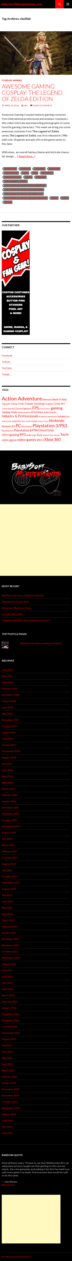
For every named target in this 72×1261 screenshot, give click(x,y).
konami (61, 416)
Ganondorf (11, 173)
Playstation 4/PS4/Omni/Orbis (34, 430)
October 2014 (9, 857)
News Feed (43, 421)
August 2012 (9, 963)
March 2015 (8, 845)
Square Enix (48, 435)
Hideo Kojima (24, 412)
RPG (23, 435)
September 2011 (11, 1032)
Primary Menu (68, 4)
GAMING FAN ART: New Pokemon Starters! (26, 620)
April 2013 (7, 913)
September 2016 (11, 751)
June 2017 (7, 738)
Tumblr (5, 374)
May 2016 (7, 776)
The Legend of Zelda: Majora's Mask (24, 189)
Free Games (44, 409)
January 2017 (9, 744)
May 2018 (7, 713)
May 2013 (7, 907)
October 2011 (9, 1026)
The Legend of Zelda (16, 181)
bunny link (10, 169)
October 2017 (9, 726)
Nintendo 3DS (8, 426)
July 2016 (7, 763)
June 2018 (7, 707)
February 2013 (9, 926)
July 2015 (7, 838)
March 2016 (8, 788)
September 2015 (11, 826)
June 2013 (7, 901)
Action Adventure (22, 398)
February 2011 (9, 1076)
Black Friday (59, 399)
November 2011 (10, 1020)
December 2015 (10, 807)
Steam (57, 435)
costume (39, 169)
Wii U (40, 439)
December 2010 (10, 1089)
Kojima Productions (48, 416)
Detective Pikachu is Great (16, 607)
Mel (26, 105)
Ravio (28, 177)
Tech (64, 434)
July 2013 (7, 895)
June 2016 (7, 769)
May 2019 (7, 676)
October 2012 (9, 951)
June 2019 (7, 669)
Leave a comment (42, 105)
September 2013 (11, 882)
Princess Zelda (12, 177)
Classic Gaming (34, 403)
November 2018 (10, 694)
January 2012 (9, 1007)
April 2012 (7, 989)
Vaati (54, 198)
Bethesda (47, 399)
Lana (25, 173)
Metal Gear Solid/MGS (11, 421)
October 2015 (9, 820)
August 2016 (9, 757)
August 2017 (9, 732)
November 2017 (10, 719)
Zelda (8, 202)
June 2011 (7, 1051)
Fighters (27, 408)
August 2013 (9, 888)
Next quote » (9, 1184)
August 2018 (9, 701)
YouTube (7, 367)
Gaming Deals (9, 412)
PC (18, 425)
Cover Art (59, 403)
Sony (39, 434)
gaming (56, 408)
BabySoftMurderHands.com (22, 4)
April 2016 (7, 782)
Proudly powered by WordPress (16, 1256)
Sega (34, 435)
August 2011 (9, 1039)
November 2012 (10, 945)
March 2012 (8, 995)
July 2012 (7, 970)
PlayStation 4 (7, 430)
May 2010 (7, 1126)
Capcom (6, 403)
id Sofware (37, 412)
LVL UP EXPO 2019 (12, 614)
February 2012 (9, 1001)
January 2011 (9, 1082)
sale (29, 434)
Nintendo (47, 173)
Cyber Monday (8, 409)
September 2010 (11, 1107)
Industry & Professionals (20, 416)
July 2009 (7, 1132)
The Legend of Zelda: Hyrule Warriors (25, 185)
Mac (68, 416)
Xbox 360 (52, 439)
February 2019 (9, 688)
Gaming (17, 80)
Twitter (6, 361)
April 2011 (7, 1064)
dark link (54, 169)
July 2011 (7, 1045)
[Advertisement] (36, 540)
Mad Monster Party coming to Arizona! (23, 595)
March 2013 (8, 920)
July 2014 (7, 870)
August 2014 (9, 863)
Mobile (34, 421)
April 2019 (7, 682)
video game (9, 439)
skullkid (40, 177)
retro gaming (10, 435)
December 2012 (10, 938)
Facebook (7, 355)
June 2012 (7, 976)
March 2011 (8, 1070)
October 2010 (9, 1101)
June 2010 (7, 1120)
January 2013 (9, 932)
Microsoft (26, 421)
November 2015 (10, 813)
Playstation (26, 426)
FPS (35, 408)
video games (26, 440)
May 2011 (7, 1057)
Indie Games (50, 412)
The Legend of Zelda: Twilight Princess (26, 198)
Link (35, 173)
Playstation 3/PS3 (50, 425)
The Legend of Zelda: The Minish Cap (24, 194)
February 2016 (9, 794)
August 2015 (9, 832)
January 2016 (9, 801)
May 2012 (7, 982)
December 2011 (10, 1014)
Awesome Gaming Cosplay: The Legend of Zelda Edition (32, 92)
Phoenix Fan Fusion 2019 (15, 601)
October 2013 (9, 876)
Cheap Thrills (17, 403)
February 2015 (9, 851)
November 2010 (10, 1095)
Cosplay (7, 80)
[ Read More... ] (26, 156)
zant (65, 198)
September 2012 (11, 957)
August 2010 (9, 1114)
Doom (19, 408)
